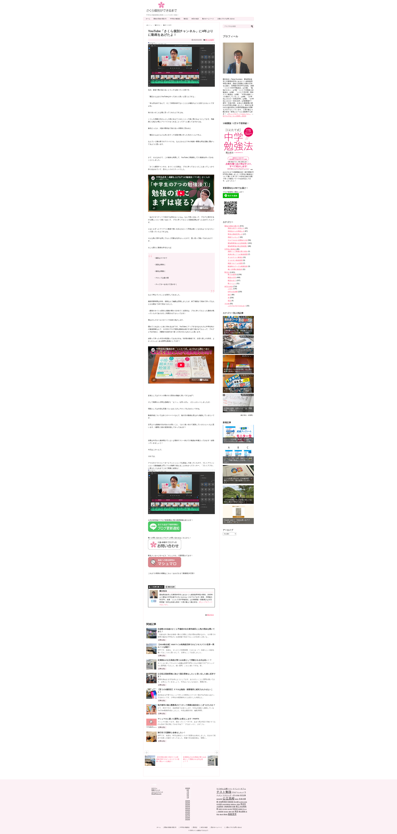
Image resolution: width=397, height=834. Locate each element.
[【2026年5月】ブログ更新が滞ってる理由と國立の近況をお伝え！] (238, 494)
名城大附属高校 (226, 804)
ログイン (154, 788)
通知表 (225, 814)
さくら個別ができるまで (200, 830)
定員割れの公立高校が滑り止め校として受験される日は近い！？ (185, 660)
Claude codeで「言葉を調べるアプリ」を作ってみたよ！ (237, 521)
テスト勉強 (223, 791)
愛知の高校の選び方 (161, 19)
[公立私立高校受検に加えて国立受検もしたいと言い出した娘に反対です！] (151, 678)
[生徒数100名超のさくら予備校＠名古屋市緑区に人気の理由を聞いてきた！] (151, 633)
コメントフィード (157, 792)
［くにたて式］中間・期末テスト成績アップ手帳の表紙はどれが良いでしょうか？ (238, 460)
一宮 (233, 795)
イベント (236, 789)
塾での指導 (209, 40)
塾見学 (243, 804)
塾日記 (187, 19)
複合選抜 (242, 811)
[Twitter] (152, 601)
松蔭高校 (220, 811)
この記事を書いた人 (157, 587)
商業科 (238, 804)
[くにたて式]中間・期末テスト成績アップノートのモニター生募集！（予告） (238, 440)
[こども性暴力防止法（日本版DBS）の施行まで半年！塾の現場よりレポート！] (238, 474)
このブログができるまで (237, 306)
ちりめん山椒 (222, 789)
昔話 (229, 301)
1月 (188, 797)
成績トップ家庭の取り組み (238, 251)
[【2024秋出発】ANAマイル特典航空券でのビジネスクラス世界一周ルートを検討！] (151, 649)
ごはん (230, 289)
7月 (188, 792)
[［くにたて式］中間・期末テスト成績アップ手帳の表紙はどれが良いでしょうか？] (238, 454)
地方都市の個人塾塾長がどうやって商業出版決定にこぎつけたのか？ (186, 705)
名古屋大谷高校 (243, 802)
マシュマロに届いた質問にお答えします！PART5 (178, 719)
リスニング (226, 795)
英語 (236, 811)
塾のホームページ (208, 19)
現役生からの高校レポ (236, 231)
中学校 (237, 795)
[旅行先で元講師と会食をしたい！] (151, 737)
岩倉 (234, 806)
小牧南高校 (228, 806)
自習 (232, 811)
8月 (188, 790)
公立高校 (229, 798)
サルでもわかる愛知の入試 (238, 240)
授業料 (220, 809)
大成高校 (219, 806)
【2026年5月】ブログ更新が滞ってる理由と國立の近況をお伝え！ (238, 501)
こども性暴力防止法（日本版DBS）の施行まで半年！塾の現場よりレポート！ (238, 480)
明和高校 (235, 809)
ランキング (240, 792)
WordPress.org (156, 794)
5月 (188, 794)
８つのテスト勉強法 (235, 257)
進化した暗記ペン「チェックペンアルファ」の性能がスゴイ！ (238, 351)
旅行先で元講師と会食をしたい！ (172, 732)
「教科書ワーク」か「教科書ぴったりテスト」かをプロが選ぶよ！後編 (238, 390)
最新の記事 (171, 587)
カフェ (243, 789)
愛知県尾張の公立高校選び (238, 243)
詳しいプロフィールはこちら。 (239, 114)
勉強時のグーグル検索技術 (238, 266)
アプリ (230, 789)
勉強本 (236, 799)
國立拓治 (210, 615)
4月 (188, 795)
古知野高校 (223, 802)
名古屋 (236, 802)
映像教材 (240, 809)
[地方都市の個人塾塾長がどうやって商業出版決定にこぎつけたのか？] (151, 709)
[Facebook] (155, 601)
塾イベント (232, 283)
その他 (226, 304)
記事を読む (162, 640)
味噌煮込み (233, 804)
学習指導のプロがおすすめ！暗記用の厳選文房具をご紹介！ (238, 370)
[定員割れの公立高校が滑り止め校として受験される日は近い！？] (151, 664)
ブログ (234, 792)
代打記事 (243, 795)
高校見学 (232, 814)
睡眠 (230, 811)
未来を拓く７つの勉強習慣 (238, 254)
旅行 (229, 295)
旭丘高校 (229, 809)
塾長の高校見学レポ (235, 234)
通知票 (221, 814)
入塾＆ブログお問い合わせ (226, 19)
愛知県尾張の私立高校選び (238, 246)
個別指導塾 (219, 799)
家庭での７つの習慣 (235, 263)
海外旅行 (226, 811)
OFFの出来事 (233, 292)
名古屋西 (219, 804)
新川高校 (224, 809)
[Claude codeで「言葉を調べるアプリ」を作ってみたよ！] (238, 514)
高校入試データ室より (236, 228)
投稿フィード (155, 790)
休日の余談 (195, 19)
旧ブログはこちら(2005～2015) (234, 116)
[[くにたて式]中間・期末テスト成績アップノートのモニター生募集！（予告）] (238, 434)
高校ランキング (233, 237)
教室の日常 (232, 277)
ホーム (148, 19)
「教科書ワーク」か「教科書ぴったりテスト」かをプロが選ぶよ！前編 (238, 331)
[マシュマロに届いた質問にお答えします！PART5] (151, 723)
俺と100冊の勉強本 (235, 269)
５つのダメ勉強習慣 (235, 260)
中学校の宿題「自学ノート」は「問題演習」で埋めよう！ (238, 409)
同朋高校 (230, 802)
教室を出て (232, 280)
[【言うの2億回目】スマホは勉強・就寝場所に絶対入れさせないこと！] (151, 694)
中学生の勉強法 (176, 19)
